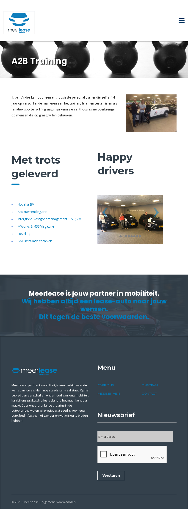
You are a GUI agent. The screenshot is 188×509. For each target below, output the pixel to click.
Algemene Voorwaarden (59, 502)
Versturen (111, 475)
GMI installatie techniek (34, 241)
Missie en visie (108, 393)
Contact (149, 393)
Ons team (150, 385)
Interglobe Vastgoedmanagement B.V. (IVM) (50, 219)
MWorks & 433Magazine (35, 226)
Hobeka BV (25, 204)
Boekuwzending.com (32, 211)
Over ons (105, 385)
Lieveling (23, 233)
